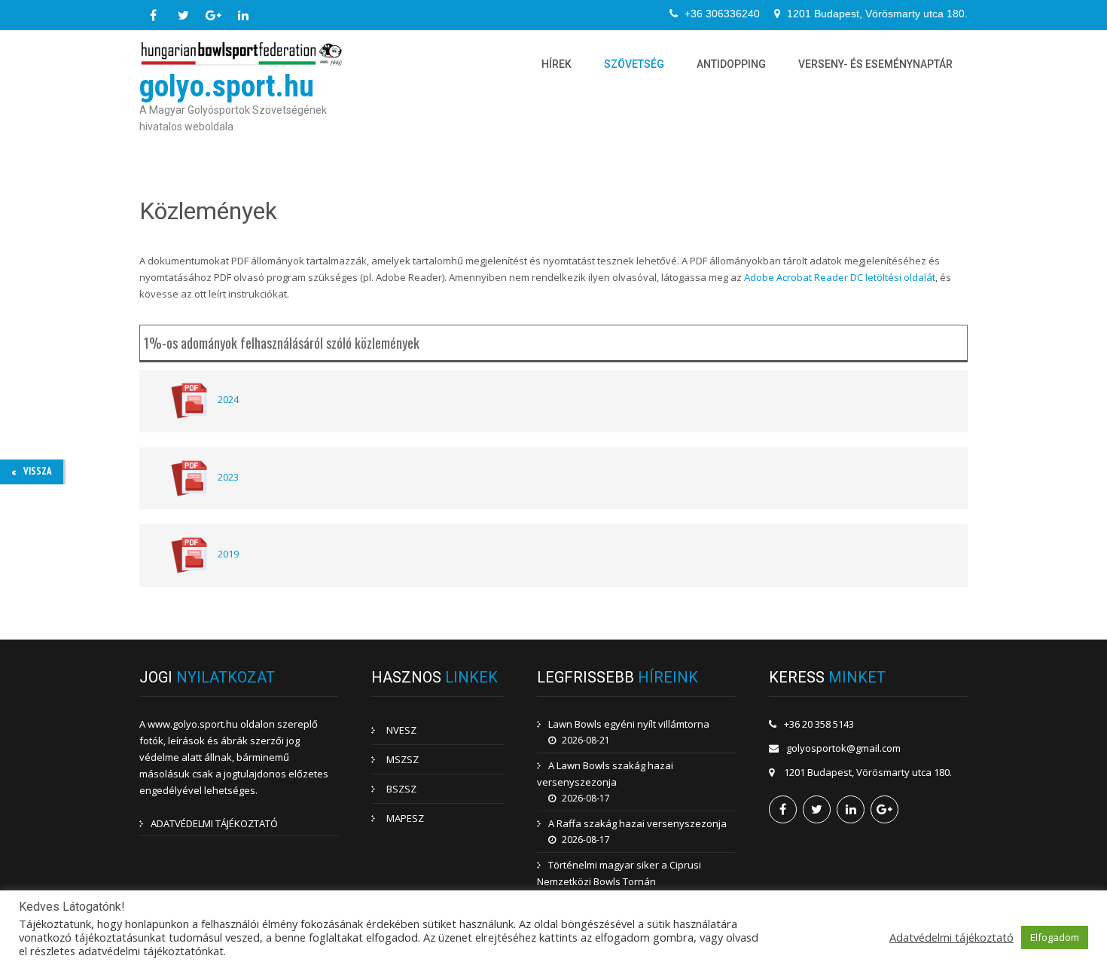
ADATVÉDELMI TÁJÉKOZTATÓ (214, 823)
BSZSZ (401, 788)
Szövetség (634, 64)
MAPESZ (405, 818)
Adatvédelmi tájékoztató (951, 937)
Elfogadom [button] (1054, 937)
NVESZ (401, 730)
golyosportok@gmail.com (843, 748)
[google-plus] (213, 15)
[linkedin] (243, 15)
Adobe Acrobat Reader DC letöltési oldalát (839, 277)
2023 (228, 477)
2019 (228, 554)
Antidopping (731, 64)
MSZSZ (402, 759)
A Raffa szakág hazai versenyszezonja (637, 823)
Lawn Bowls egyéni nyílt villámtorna (628, 724)
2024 (228, 400)
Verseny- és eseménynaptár (875, 64)
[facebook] (152, 15)
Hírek (556, 64)
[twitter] (183, 15)
